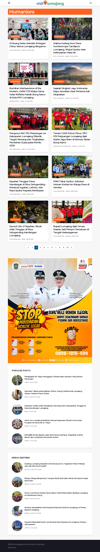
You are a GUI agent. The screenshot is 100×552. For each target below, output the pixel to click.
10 (67, 247)
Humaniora (15, 36)
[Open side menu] (9, 3)
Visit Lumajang (58, 56)
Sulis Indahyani (14, 50)
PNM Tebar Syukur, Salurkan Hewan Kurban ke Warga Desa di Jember (71, 184)
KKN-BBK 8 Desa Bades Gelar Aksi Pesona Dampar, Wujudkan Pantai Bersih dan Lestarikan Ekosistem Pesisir (54, 436)
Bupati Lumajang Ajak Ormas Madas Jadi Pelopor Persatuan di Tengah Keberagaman (71, 229)
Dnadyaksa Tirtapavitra (62, 146)
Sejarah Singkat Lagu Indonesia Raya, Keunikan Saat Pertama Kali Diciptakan (71, 91)
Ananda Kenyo (14, 101)
